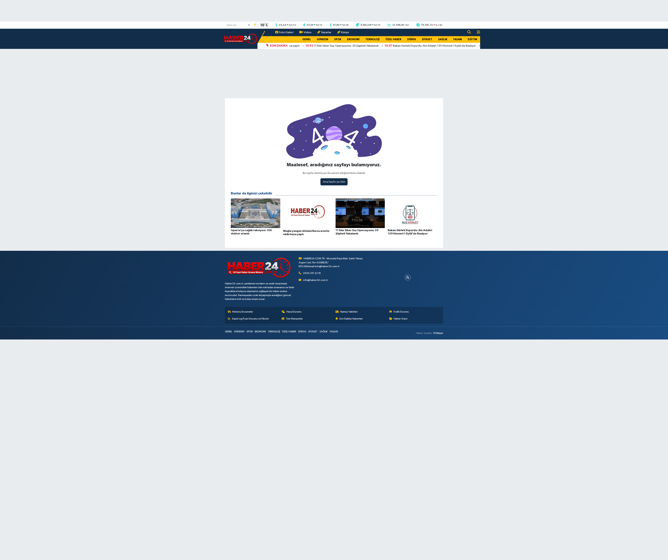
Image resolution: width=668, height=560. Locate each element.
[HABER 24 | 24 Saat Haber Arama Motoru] (241, 38)
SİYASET (427, 39)
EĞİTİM (472, 39)
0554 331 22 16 (312, 273)
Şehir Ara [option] (231, 25)
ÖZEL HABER (393, 39)
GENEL (306, 39)
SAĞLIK (442, 39)
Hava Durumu (294, 311)
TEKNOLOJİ (372, 39)
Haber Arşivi (400, 318)
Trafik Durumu (401, 311)
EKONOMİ (353, 39)
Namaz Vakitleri (349, 311)
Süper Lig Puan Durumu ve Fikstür (250, 318)
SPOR (337, 39)
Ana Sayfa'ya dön (334, 181)
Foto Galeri (286, 32)
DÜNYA (411, 39)
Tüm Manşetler (294, 318)
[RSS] (408, 277)
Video (307, 32)
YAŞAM (457, 39)
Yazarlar (326, 32)
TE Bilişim (438, 333)
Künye (345, 32)
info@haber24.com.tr (315, 280)
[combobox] (239, 25)
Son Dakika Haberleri (351, 318)
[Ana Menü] (477, 32)
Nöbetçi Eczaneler (242, 311)
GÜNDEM (322, 39)
